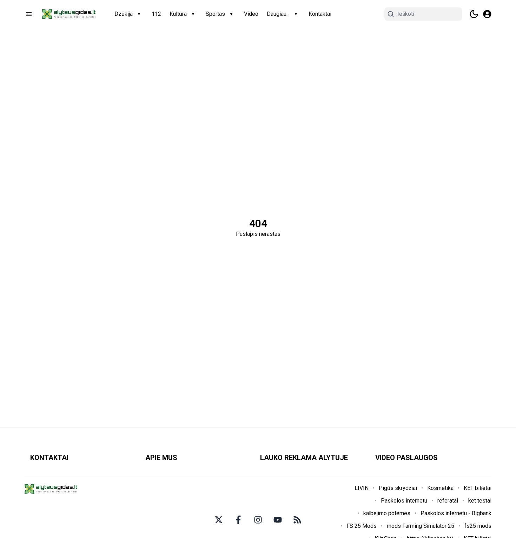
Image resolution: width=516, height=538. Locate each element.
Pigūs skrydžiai (398, 488)
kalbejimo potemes (386, 513)
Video (251, 14)
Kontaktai (320, 14)
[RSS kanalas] (297, 520)
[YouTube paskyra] (277, 520)
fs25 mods (477, 526)
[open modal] (487, 14)
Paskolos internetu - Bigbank (456, 513)
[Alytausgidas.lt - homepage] (68, 14)
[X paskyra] (218, 520)
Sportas (215, 14)
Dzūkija (123, 14)
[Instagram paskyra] (258, 520)
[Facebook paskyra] (238, 520)
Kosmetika (440, 488)
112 (156, 14)
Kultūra (178, 14)
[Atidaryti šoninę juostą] (29, 14)
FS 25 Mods (361, 526)
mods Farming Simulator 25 (420, 526)
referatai (447, 500)
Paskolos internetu (404, 500)
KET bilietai (477, 488)
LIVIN (362, 488)
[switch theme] (474, 14)
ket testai (479, 500)
